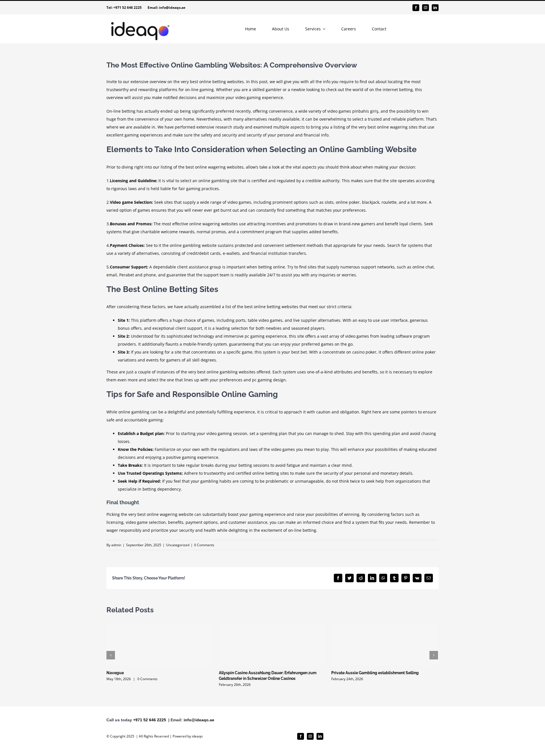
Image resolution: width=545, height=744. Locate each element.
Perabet (126, 275)
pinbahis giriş (365, 111)
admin (116, 545)
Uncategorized (177, 545)
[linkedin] (435, 7)
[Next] (433, 655)
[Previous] (110, 655)
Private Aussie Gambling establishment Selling (375, 673)
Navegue (115, 673)
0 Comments (204, 545)
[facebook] (415, 7)
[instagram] (425, 7)
